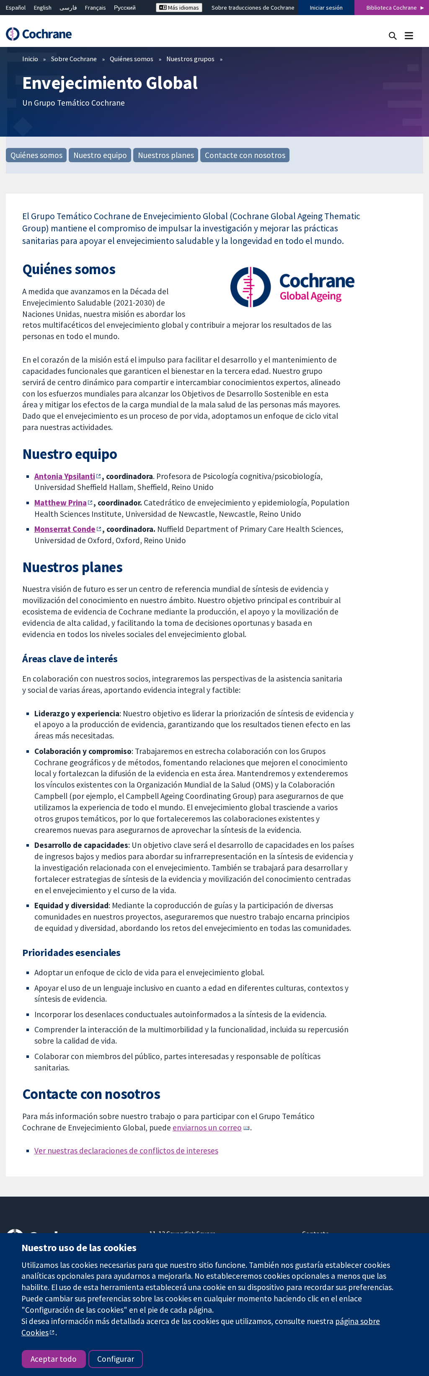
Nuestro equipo (100, 155)
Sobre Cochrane (74, 58)
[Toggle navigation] (409, 35)
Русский (125, 7)
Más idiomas (183, 7)
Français (95, 7)
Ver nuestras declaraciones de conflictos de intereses (126, 1150)
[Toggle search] (393, 35)
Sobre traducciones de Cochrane (253, 7)
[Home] (43, 34)
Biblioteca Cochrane (392, 7)
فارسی (68, 7)
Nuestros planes (166, 155)
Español (16, 7)
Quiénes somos (131, 58)
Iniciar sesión (326, 7)
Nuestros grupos (190, 58)
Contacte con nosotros (245, 155)
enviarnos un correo (207, 1127)
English (43, 7)
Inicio (30, 58)
